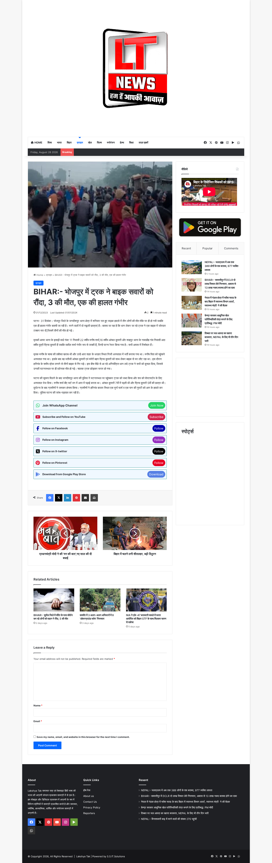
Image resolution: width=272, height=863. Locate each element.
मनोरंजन (111, 142)
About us (88, 796)
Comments (231, 248)
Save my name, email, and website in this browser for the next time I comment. (83, 736)
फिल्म (99, 142)
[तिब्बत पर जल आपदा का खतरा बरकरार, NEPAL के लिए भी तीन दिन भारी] (192, 338)
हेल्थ (122, 142)
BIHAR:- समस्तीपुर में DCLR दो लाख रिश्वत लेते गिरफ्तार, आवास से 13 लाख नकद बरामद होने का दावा (220, 283)
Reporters (89, 813)
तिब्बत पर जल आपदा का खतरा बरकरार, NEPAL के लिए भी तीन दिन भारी (221, 337)
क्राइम (80, 142)
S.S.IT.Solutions (116, 856)
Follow (158, 428)
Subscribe (156, 417)
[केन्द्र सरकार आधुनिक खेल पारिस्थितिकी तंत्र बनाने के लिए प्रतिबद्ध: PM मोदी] (192, 320)
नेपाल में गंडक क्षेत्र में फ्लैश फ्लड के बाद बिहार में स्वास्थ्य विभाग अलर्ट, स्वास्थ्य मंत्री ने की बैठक (220, 301)
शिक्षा (131, 142)
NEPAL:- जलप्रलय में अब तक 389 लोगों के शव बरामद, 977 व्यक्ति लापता (221, 265)
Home (38, 142)
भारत (59, 142)
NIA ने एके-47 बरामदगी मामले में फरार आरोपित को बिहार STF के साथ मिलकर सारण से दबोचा (146, 618)
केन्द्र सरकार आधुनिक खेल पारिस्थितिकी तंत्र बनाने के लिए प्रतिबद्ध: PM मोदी (218, 319)
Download (156, 474)
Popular (207, 248)
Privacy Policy (91, 807)
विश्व (50, 142)
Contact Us (90, 801)
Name (37, 705)
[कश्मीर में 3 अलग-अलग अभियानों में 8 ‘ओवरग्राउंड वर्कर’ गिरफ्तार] (100, 599)
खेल (90, 142)
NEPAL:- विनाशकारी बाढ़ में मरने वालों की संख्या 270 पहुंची (169, 818)
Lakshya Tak (83, 856)
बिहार (69, 142)
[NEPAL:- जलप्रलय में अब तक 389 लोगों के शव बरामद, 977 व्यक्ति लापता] (192, 267)
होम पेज (86, 790)
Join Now (156, 405)
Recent (186, 248)
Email (37, 721)
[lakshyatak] (136, 68)
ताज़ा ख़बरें (143, 142)
